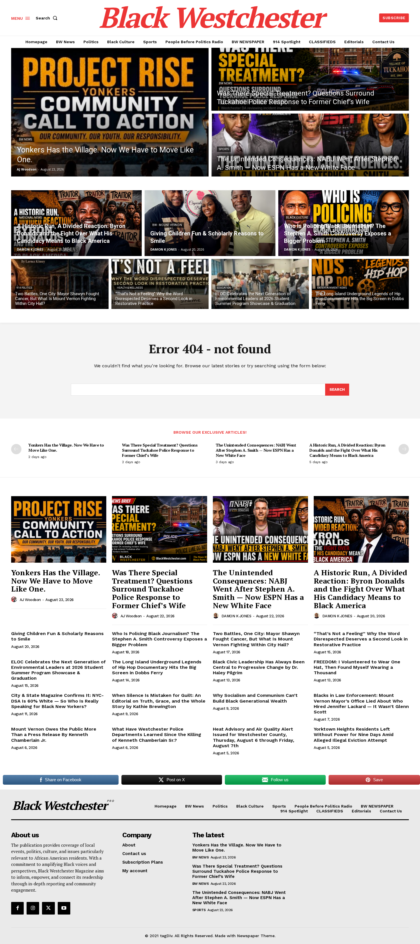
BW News (25, 139)
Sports (224, 149)
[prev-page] (16, 449)
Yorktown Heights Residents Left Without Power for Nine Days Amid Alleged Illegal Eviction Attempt (353, 734)
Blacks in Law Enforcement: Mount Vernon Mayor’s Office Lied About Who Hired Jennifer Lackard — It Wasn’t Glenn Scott (361, 704)
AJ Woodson (30, 600)
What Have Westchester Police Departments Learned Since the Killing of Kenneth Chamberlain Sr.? (156, 734)
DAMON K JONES (236, 616)
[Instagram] (33, 908)
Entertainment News (332, 287)
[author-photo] (15, 599)
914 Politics (24, 287)
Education (224, 287)
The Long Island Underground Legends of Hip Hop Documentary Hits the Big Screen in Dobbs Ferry (156, 667)
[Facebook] (17, 908)
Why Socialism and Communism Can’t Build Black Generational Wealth (255, 698)
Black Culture (297, 217)
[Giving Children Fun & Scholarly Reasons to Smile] (210, 223)
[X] (48, 908)
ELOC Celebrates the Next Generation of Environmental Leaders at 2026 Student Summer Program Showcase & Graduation (58, 670)
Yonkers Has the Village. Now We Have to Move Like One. (66, 447)
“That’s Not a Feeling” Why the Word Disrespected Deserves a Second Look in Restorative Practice (361, 639)
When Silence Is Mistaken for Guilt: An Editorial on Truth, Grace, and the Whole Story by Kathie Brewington (158, 701)
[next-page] (404, 449)
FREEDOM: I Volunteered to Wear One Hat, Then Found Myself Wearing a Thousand (357, 667)
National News (30, 217)
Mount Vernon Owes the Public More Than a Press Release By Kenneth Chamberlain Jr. (53, 734)
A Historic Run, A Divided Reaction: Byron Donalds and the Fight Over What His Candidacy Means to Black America (347, 450)
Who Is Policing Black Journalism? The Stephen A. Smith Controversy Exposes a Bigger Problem (159, 639)
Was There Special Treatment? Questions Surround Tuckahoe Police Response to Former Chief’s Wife (159, 450)
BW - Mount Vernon (167, 225)
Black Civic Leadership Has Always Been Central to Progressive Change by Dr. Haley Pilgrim (259, 667)
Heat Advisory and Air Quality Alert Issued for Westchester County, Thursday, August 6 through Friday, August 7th (253, 737)
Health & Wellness (130, 287)
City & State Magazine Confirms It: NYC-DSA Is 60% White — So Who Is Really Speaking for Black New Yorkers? (57, 701)
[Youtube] (64, 908)
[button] (48, 18)
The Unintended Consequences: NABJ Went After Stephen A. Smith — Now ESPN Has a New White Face (256, 450)
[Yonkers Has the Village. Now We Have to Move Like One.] (110, 112)
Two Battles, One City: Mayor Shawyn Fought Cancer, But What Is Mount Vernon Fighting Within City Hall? (256, 639)
